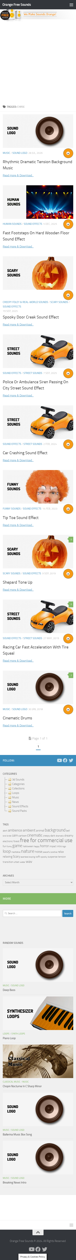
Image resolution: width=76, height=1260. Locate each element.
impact (52, 846)
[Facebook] (65, 760)
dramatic (60, 835)
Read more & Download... (18, 175)
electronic (8, 841)
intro (59, 846)
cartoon (22, 835)
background (55, 830)
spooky (44, 857)
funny (9, 846)
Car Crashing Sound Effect (25, 452)
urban (16, 862)
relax (61, 851)
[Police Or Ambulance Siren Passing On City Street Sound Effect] (38, 351)
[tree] (38, 795)
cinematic (34, 835)
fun (4, 846)
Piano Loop (9, 1038)
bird (4, 836)
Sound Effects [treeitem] (20, 806)
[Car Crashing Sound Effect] (38, 422)
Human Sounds (12, 224)
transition (8, 862)
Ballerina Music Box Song (17, 1134)
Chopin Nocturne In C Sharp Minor (22, 1086)
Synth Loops (18, 1033)
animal (40, 830)
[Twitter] (71, 760)
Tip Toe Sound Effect (21, 517)
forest (16, 841)
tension (62, 856)
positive (54, 852)
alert (5, 830)
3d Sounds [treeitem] (18, 779)
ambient (29, 830)
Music (6, 153)
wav (29, 861)
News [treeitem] (15, 802)
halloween (28, 846)
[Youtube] (59, 760)
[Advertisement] (38, 62)
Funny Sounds (12, 508)
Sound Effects (33, 224)
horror (44, 846)
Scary (16, 856)
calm (15, 835)
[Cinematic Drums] (38, 687)
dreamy (68, 835)
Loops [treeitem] (15, 793)
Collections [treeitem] (18, 788)
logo (64, 846)
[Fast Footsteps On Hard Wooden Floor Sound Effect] (38, 202)
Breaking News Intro (14, 1182)
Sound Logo (19, 153)
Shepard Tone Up (17, 582)
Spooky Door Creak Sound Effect (31, 317)
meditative (15, 852)
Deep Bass (9, 990)
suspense (53, 856)
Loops (6, 1033)
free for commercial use (46, 840)
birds (9, 835)
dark (52, 835)
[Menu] (71, 4)
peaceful (46, 852)
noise (38, 851)
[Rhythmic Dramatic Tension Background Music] (38, 131)
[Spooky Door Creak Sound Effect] (38, 273)
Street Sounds (32, 373)
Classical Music (11, 1081)
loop (7, 851)
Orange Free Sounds (16, 4)
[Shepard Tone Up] (38, 551)
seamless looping (27, 857)
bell (68, 830)
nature (27, 851)
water (22, 862)
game (17, 845)
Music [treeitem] (15, 797)
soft (38, 856)
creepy (46, 835)
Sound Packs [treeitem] (19, 811)
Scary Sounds (59, 302)
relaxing (7, 856)
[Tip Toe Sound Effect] (38, 487)
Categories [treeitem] (18, 784)
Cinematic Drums (17, 718)
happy (36, 846)
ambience (15, 830)
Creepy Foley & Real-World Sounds (25, 302)
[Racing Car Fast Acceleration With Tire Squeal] (38, 616)
